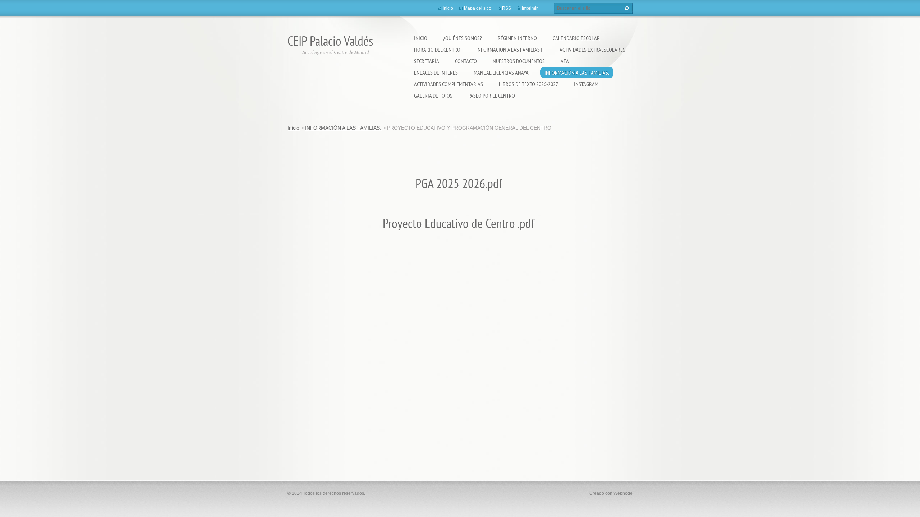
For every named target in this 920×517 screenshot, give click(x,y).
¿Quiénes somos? (462, 38)
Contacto (466, 61)
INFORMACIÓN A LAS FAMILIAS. (576, 72)
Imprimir (530, 8)
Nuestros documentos (519, 61)
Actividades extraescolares (592, 49)
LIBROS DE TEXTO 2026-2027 (528, 84)
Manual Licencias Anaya (501, 72)
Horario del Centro (437, 49)
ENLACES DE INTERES (436, 72)
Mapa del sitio (477, 8)
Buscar (625, 8)
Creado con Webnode (610, 493)
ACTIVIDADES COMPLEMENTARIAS (448, 84)
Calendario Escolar (576, 38)
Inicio (420, 38)
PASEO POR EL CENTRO (491, 95)
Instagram (586, 84)
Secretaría (426, 61)
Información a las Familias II (510, 49)
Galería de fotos (433, 95)
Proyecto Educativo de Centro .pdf (460, 223)
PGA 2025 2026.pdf (460, 183)
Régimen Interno (517, 38)
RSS (506, 8)
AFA (565, 61)
